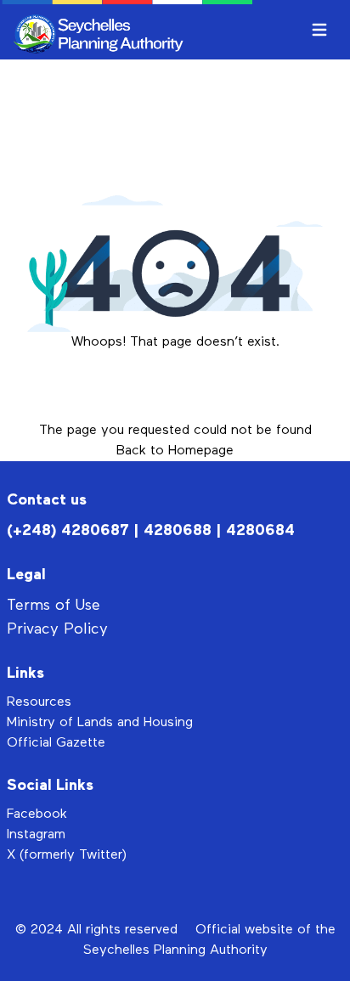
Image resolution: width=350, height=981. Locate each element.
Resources (39, 702)
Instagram (36, 835)
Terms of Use (53, 605)
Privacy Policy (57, 629)
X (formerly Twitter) (67, 855)
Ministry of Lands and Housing (100, 723)
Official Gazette (56, 743)
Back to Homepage (175, 451)
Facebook (37, 814)
